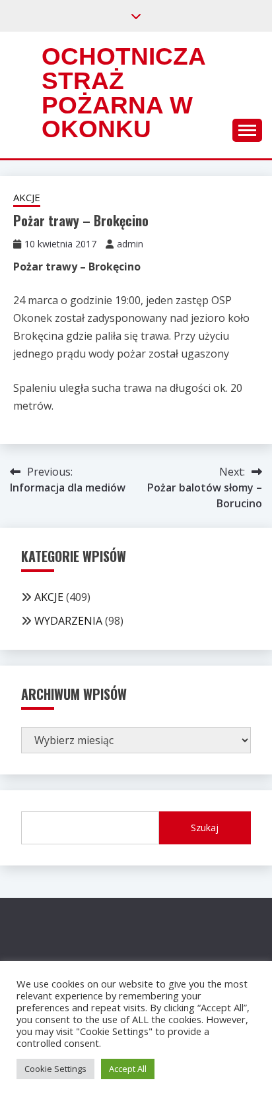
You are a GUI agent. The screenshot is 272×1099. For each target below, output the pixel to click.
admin (130, 243)
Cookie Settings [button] (55, 1069)
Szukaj (205, 827)
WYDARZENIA (68, 620)
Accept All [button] (128, 1069)
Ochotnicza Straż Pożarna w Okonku (123, 92)
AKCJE (26, 197)
